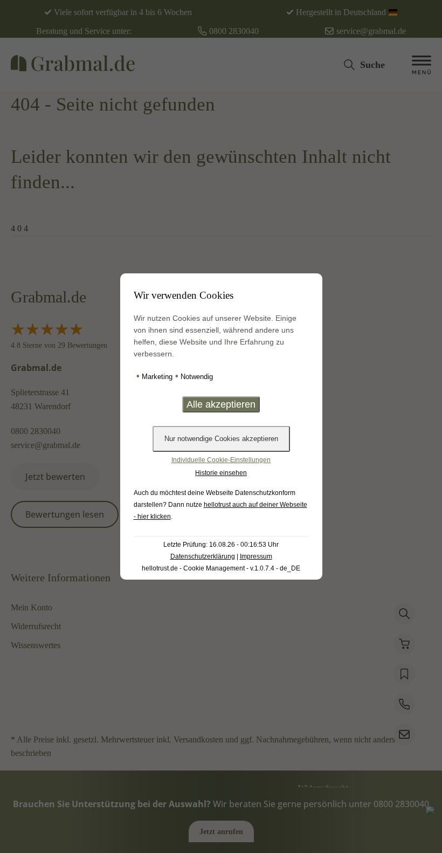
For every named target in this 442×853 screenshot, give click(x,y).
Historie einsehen (221, 473)
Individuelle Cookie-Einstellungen (221, 460)
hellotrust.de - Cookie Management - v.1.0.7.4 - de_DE (221, 568)
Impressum (256, 556)
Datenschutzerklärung (202, 556)
